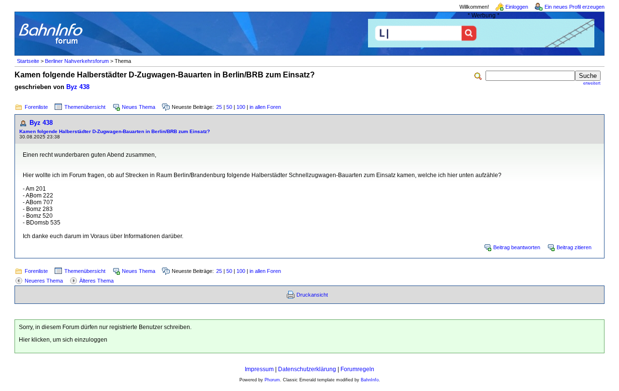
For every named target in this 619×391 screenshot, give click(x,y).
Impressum (259, 369)
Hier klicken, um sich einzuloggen (63, 339)
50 (229, 107)
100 (240, 107)
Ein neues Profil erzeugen (574, 7)
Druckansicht (312, 295)
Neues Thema (138, 107)
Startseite (28, 61)
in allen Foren (265, 107)
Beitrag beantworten (516, 247)
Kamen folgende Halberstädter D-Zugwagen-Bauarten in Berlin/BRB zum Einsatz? (114, 131)
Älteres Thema (96, 281)
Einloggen (516, 7)
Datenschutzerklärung (307, 369)
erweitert (592, 83)
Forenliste (36, 107)
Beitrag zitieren (574, 247)
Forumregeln (357, 369)
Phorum (272, 379)
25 (219, 107)
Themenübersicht (84, 107)
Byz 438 (77, 86)
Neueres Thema (44, 281)
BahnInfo (370, 379)
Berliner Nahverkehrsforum (77, 61)
